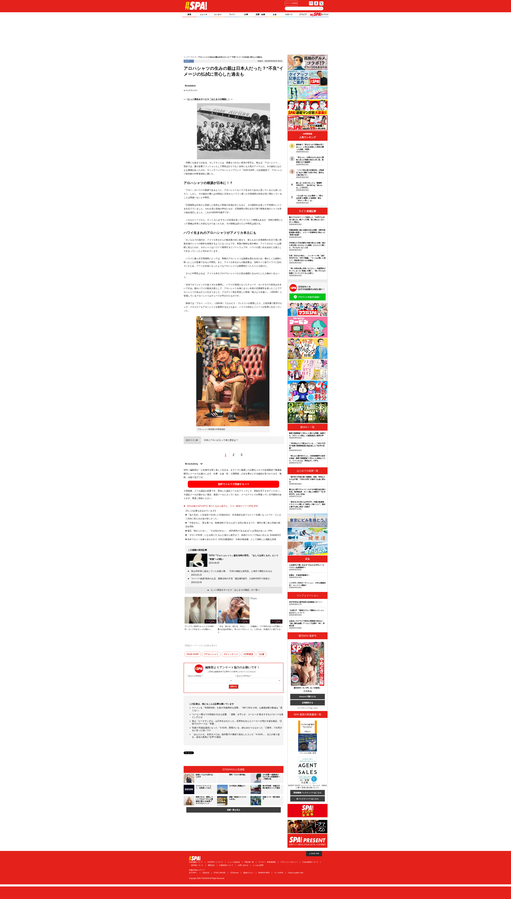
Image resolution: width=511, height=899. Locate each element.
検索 (320, 8)
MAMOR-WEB (264, 873)
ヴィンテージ (231, 654)
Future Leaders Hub (295, 873)
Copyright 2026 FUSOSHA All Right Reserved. (207, 878)
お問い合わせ (243, 865)
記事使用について (226, 865)
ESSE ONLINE (220, 873)
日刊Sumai (234, 873)
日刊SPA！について (215, 862)
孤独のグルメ (248, 873)
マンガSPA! (279, 873)
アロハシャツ (212, 654)
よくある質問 (258, 865)
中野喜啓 (249, 654)
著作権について (197, 865)
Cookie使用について (310, 862)
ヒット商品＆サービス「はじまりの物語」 (208, 99)
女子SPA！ (193, 873)
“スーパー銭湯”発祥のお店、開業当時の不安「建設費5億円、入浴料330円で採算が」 (232, 580)
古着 (262, 654)
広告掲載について (196, 862)
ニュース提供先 (234, 862)
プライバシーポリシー (289, 862)
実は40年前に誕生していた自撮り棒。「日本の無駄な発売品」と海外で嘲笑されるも (232, 573)
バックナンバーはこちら (307, 708)
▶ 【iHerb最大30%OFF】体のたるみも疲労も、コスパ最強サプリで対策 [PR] (221, 506)
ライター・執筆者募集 (267, 862)
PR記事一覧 (249, 862)
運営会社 (211, 865)
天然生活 (206, 873)
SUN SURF (193, 654)
